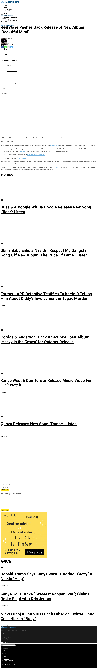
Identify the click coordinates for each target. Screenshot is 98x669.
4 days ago (3, 392)
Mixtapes (9, 12)
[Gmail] (8, 47)
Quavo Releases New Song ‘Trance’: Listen (39, 423)
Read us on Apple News (9, 664)
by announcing (54, 145)
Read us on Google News (10, 663)
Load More (4, 436)
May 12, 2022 (4, 45)
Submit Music (7, 640)
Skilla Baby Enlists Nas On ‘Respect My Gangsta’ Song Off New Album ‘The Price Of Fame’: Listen (44, 252)
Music (5, 7)
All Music (9, 9)
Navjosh (11, 44)
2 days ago (3, 305)
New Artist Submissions (9, 661)
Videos (5, 652)
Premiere (9, 19)
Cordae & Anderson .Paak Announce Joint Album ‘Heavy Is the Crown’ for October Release (45, 339)
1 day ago (3, 218)
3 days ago (3, 348)
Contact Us (6, 638)
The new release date (17, 138)
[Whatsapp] (5, 47)
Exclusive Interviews (12, 20)
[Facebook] (2, 47)
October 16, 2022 (5, 605)
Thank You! (4, 510)
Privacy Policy (7, 637)
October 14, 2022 (5, 625)
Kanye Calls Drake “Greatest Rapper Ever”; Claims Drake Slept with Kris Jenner (45, 596)
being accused (57, 167)
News (2, 21)
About (5, 635)
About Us (6, 657)
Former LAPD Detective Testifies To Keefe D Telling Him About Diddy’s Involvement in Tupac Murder (46, 296)
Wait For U (22, 151)
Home (5, 5)
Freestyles (9, 10)
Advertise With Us (8, 660)
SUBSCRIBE (5, 489)
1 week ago (3, 430)
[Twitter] (11, 47)
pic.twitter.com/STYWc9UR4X (36, 154)
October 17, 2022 (5, 585)
